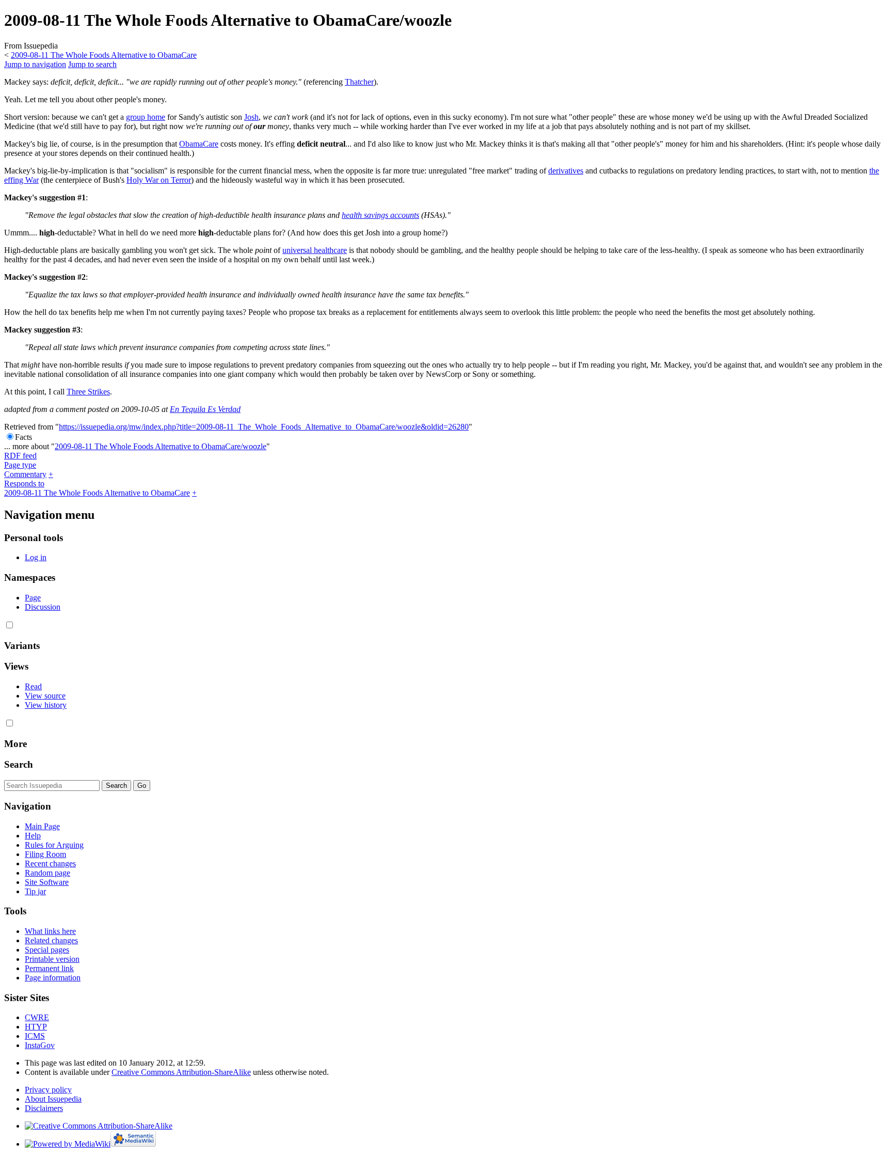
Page (33, 597)
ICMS (35, 1036)
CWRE (37, 1017)
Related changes (51, 940)
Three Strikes (88, 391)
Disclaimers (44, 1108)
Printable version (52, 959)
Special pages (47, 949)
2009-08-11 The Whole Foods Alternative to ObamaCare (104, 55)
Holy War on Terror (158, 180)
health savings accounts (380, 215)
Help (33, 835)
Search (18, 764)
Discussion (42, 607)
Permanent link (49, 968)
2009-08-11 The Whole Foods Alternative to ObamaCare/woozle (160, 446)
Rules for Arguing (54, 845)
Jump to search (92, 64)
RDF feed (20, 455)
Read (33, 686)
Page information (53, 977)
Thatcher (359, 81)
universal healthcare (314, 250)
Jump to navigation (35, 64)
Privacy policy (48, 1089)
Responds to (24, 483)
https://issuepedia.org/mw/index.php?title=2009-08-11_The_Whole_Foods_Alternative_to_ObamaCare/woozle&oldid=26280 (264, 426)
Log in (35, 557)
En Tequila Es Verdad (205, 409)
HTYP (36, 1026)
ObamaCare (198, 143)
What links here (50, 931)
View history (46, 705)
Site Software (47, 882)
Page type (20, 465)
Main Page (42, 826)
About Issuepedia (53, 1099)
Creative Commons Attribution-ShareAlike (181, 1072)
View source (45, 695)
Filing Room (45, 854)
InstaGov (40, 1045)
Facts (23, 437)
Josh (251, 117)
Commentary (25, 474)
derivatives (565, 170)
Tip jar (35, 891)
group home (145, 117)
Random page (47, 872)
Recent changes (50, 863)
